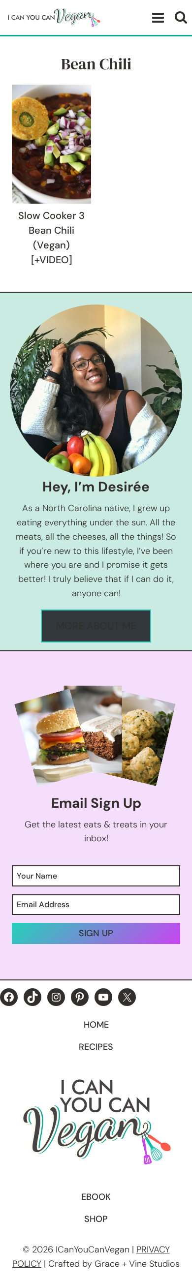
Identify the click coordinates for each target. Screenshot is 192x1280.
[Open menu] (156, 17)
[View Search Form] (181, 17)
